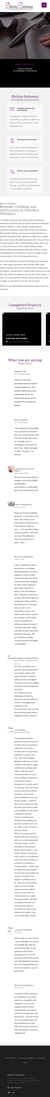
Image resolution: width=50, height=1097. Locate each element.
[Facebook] (9, 1092)
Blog (25, 1062)
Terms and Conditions (27, 1058)
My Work (42, 1058)
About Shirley (10, 1058)
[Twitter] (13, 1092)
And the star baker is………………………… (18, 340)
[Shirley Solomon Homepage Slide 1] (25, 35)
